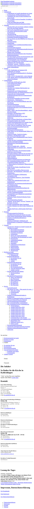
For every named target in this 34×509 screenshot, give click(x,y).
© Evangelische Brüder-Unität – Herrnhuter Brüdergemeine (16, 482)
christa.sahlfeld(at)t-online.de (7, 453)
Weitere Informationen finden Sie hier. (10, 484)
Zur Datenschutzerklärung (7, 496)
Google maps (14, 377)
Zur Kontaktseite (5, 491)
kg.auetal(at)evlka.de (9, 395)
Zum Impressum (5, 494)
